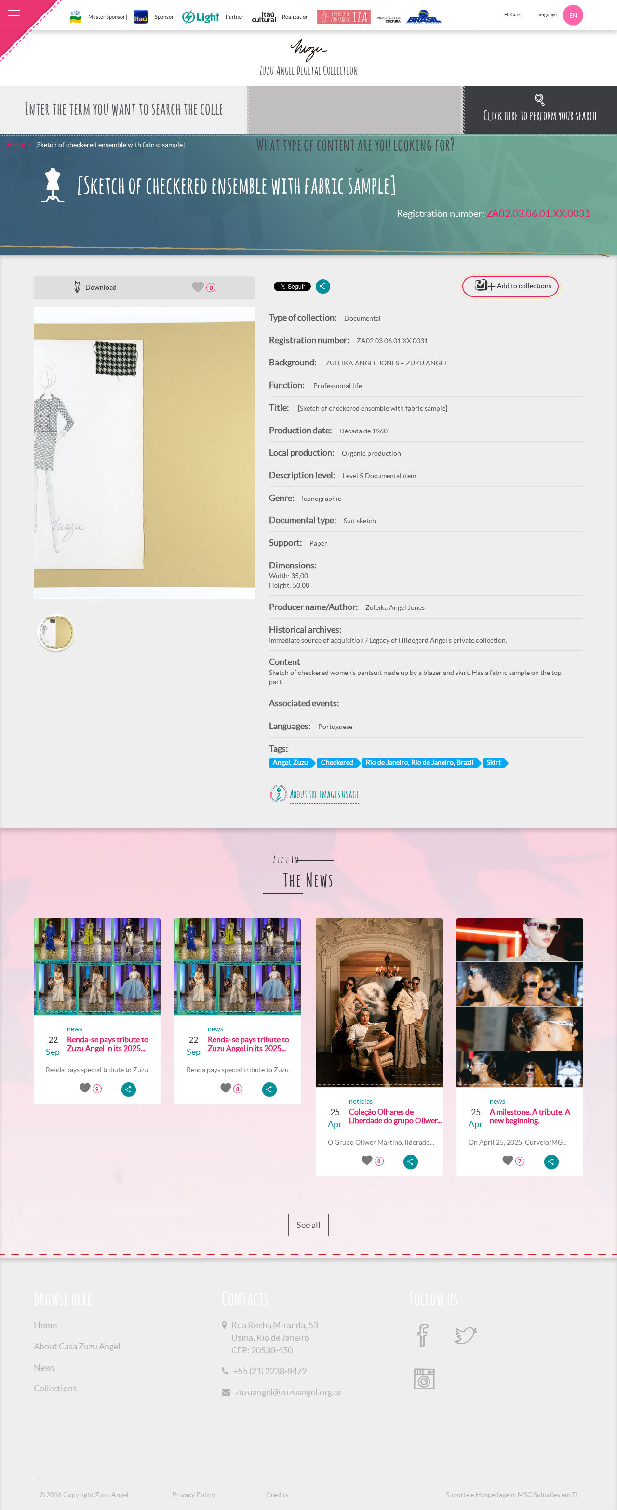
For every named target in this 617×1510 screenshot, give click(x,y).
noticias (361, 1101)
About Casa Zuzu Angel (77, 1346)
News (44, 1367)
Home (16, 144)
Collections (55, 1388)
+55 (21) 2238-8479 (270, 1371)
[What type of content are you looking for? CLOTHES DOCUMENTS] (355, 110)
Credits (277, 1494)
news (74, 1029)
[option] (144, 453)
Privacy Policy (193, 1494)
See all (308, 1225)
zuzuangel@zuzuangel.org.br (288, 1392)
